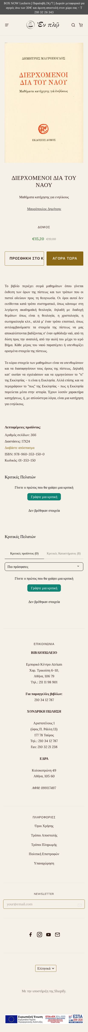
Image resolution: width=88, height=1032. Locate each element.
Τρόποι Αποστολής (44, 835)
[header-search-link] (73, 25)
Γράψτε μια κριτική (44, 497)
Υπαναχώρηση (44, 863)
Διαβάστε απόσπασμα (19, 447)
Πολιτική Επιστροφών (44, 854)
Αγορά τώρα (65, 258)
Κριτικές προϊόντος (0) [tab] (24, 553)
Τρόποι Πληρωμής (44, 844)
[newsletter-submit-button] (80, 905)
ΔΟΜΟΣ (44, 227)
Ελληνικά (43, 968)
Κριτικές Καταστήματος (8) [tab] (64, 553)
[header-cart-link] (81, 25)
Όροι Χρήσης (44, 826)
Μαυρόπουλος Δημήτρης (44, 209)
